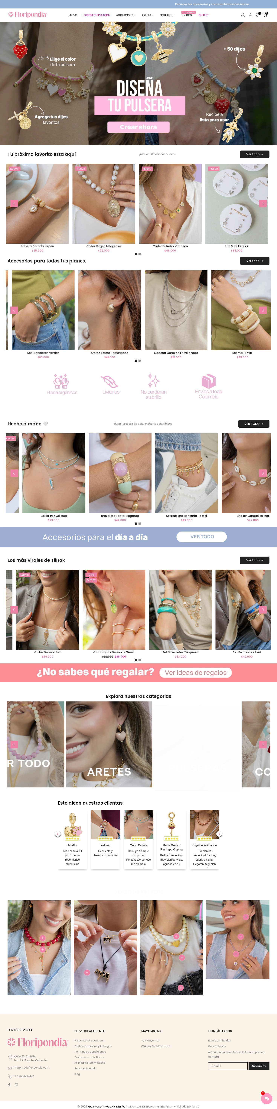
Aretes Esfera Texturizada (229, 353)
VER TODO (252, 424)
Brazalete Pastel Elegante (234, 516)
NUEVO (73, 15)
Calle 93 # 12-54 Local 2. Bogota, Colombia (31, 1058)
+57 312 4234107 (23, 1076)
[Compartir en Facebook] (9, 1084)
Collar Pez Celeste (168, 516)
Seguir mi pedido (85, 1068)
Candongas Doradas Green (220, 652)
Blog (77, 1074)
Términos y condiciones (90, 1051)
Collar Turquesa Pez (88, 652)
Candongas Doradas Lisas (27, 246)
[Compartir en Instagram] (16, 1084)
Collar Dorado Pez (154, 652)
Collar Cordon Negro (93, 246)
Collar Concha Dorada (102, 516)
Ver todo (253, 154)
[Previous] (14, 203)
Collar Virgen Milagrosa (225, 246)
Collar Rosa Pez (21, 652)
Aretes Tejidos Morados (35, 516)
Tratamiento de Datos (89, 1057)
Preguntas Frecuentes (88, 1040)
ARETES (146, 15)
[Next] (263, 203)
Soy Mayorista (150, 1040)
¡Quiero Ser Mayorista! (155, 1046)
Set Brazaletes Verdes (163, 353)
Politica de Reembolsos (89, 1063)
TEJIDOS (188, 15)
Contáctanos (217, 1046)
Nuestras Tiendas (219, 1040)
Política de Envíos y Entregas (93, 1046)
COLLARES (166, 15)
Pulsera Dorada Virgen (159, 246)
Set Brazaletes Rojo (96, 353)
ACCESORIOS (124, 15)
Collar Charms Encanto (29, 353)
